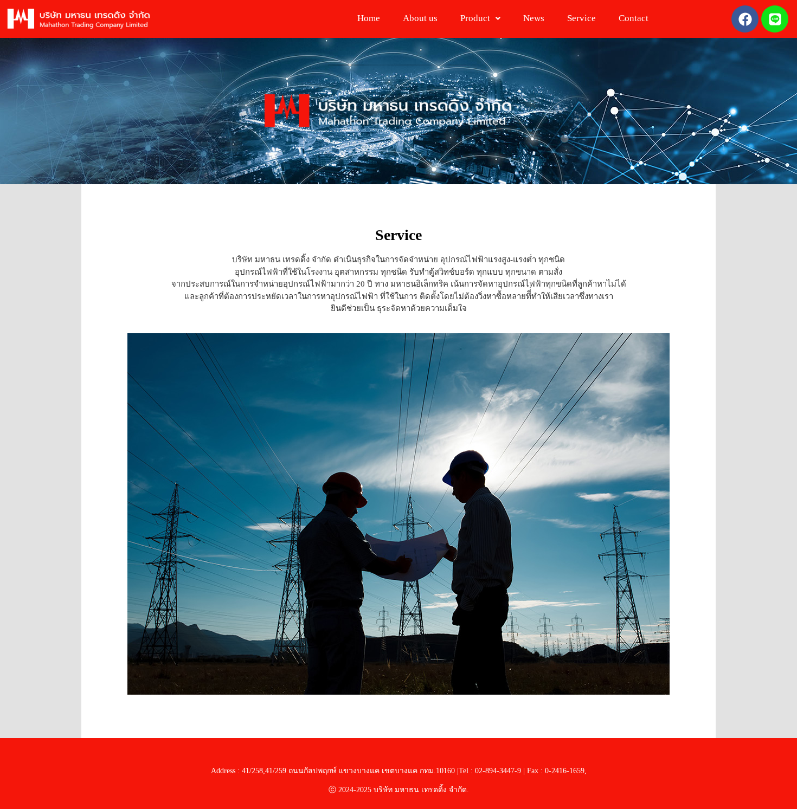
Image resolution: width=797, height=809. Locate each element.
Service (581, 18)
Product (475, 18)
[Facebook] (745, 19)
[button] (480, 18)
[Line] (774, 19)
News (533, 18)
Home (368, 18)
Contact (633, 18)
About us (420, 18)
